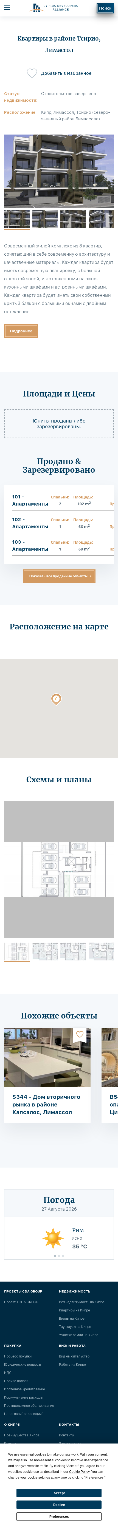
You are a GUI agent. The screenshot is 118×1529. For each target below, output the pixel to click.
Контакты (66, 1435)
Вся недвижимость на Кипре (82, 1302)
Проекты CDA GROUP (21, 1302)
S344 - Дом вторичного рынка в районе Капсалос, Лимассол (46, 1105)
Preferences (59, 1517)
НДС (8, 1373)
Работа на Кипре (72, 1365)
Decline (59, 1505)
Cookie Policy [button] (79, 1472)
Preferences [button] (94, 1477)
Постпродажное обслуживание (29, 1406)
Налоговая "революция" (23, 1414)
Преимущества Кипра (21, 1435)
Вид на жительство (74, 1356)
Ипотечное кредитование (24, 1389)
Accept (59, 1493)
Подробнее (21, 331)
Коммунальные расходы (23, 1397)
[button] (56, 700)
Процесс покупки (18, 1356)
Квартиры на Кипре (74, 1310)
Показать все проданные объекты (58, 576)
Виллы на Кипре (72, 1318)
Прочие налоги (16, 1381)
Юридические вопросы (22, 1365)
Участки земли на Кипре (78, 1335)
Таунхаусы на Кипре (75, 1327)
